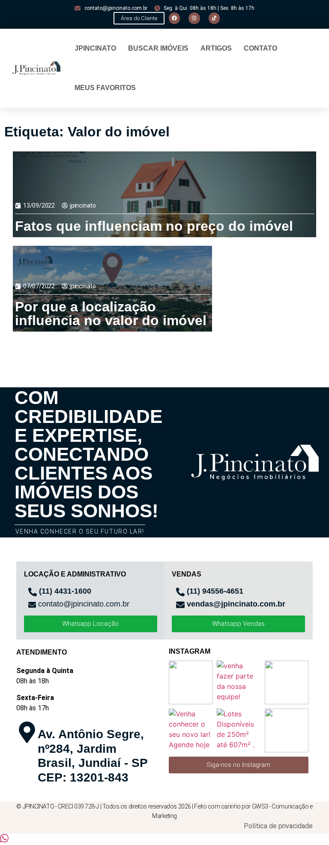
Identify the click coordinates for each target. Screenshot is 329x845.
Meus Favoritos (105, 87)
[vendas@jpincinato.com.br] (180, 605)
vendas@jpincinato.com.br (236, 604)
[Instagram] (194, 18)
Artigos (216, 48)
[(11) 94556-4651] (180, 592)
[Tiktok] (214, 18)
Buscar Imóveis (158, 48)
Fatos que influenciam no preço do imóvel (154, 226)
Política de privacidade (278, 826)
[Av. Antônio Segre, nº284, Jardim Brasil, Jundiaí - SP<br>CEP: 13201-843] (27, 732)
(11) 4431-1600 (65, 591)
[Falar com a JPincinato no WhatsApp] (4, 840)
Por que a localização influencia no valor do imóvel (110, 313)
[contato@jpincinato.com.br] (32, 605)
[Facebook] (174, 18)
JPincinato (95, 48)
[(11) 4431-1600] (32, 592)
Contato (260, 48)
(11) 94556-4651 (215, 591)
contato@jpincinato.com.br (83, 604)
